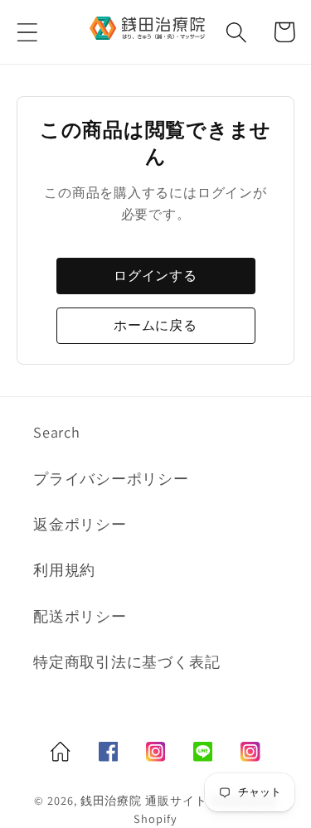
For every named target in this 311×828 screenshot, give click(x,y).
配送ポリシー (80, 616)
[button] (27, 32)
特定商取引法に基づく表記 (126, 661)
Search (56, 432)
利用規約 (64, 569)
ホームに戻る (155, 325)
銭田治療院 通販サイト (143, 800)
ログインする (155, 275)
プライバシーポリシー (111, 478)
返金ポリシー (80, 524)
